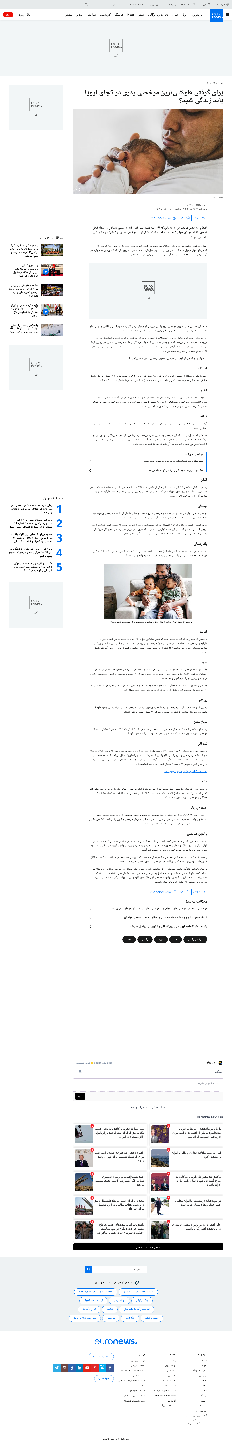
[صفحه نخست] (222, 83)
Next (130, 14)
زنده (8, 14)
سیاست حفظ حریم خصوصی (131, 1381)
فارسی (222, 4)
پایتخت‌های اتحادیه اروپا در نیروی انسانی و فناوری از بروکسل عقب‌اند (168, 927)
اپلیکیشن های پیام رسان (165, 1391)
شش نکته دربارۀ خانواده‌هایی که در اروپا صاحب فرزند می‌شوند (173, 461)
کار (207, 83)
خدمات (172, 1355)
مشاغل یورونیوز (137, 1391)
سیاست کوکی (138, 1376)
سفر (141, 14)
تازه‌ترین (197, 14)
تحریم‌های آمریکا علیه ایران (137, 1309)
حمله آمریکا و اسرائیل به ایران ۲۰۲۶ (96, 1292)
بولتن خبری (170, 1366)
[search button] (86, 4)
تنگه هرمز (130, 1318)
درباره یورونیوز (138, 1361)
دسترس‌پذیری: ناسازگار (134, 1396)
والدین (145, 939)
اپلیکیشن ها (170, 1386)
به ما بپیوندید (169, 1381)
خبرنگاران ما (201, 1411)
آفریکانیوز (171, 1401)
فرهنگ (119, 14)
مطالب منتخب (51, 238)
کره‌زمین (105, 14)
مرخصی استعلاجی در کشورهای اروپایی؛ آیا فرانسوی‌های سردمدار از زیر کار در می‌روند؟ (159, 909)
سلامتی (91, 14)
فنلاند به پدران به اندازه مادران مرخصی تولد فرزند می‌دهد (176, 470)
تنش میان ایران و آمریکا (84, 1318)
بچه (175, 939)
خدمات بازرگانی (137, 1366)
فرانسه (109, 1309)
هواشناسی (171, 1371)
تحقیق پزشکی (152, 1318)
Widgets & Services (165, 1396)
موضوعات (202, 1355)
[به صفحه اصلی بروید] (216, 15)
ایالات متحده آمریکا (93, 1300)
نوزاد (161, 939)
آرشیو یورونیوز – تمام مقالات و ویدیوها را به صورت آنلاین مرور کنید (196, 1420)
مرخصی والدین (195, 939)
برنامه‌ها (203, 1406)
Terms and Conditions (132, 1371)
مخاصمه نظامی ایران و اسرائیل (138, 1292)
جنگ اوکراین (142, 1300)
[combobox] (104, 4)
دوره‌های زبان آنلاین (167, 1406)
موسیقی (111, 1318)
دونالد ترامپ (119, 1300)
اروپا (185, 14)
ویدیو (79, 14)
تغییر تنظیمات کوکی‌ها (134, 1401)
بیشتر (142, 1355)
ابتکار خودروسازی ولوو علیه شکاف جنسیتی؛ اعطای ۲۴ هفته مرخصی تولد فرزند (164, 918)
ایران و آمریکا (89, 1309)
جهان (175, 14)
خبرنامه (105, 1378)
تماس (142, 1386)
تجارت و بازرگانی (158, 14)
